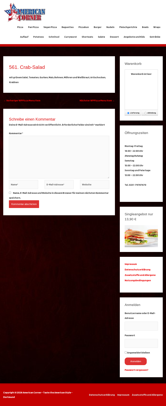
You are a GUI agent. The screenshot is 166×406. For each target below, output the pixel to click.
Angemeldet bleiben (138, 352)
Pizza (20, 27)
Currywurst (70, 36)
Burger (97, 27)
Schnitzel (54, 36)
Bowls (145, 27)
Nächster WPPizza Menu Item (97, 100)
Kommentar (16, 133)
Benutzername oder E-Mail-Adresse (140, 316)
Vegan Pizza (50, 27)
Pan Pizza (33, 27)
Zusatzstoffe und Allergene (140, 275)
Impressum (123, 394)
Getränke (155, 36)
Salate (101, 36)
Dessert (114, 36)
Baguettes (68, 27)
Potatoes (38, 36)
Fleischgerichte (128, 27)
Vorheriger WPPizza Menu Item (22, 100)
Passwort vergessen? (136, 370)
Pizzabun (83, 27)
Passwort (130, 335)
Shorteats (87, 36)
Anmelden (135, 361)
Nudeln (110, 27)
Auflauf (24, 36)
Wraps (156, 27)
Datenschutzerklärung (138, 269)
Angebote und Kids (134, 36)
